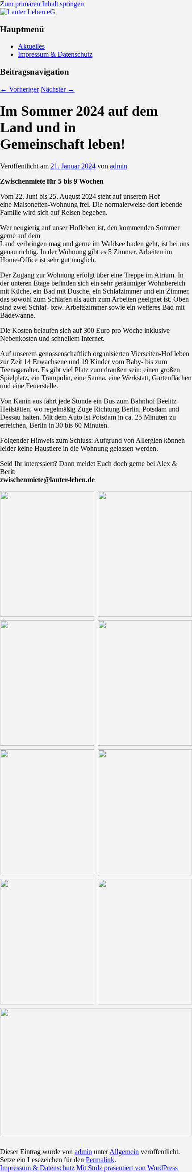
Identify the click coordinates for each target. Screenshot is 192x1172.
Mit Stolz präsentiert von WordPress (127, 1168)
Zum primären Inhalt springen (42, 4)
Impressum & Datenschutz (55, 54)
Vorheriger (19, 89)
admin (118, 166)
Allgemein (124, 1151)
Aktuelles (31, 46)
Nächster (58, 89)
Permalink (100, 1160)
